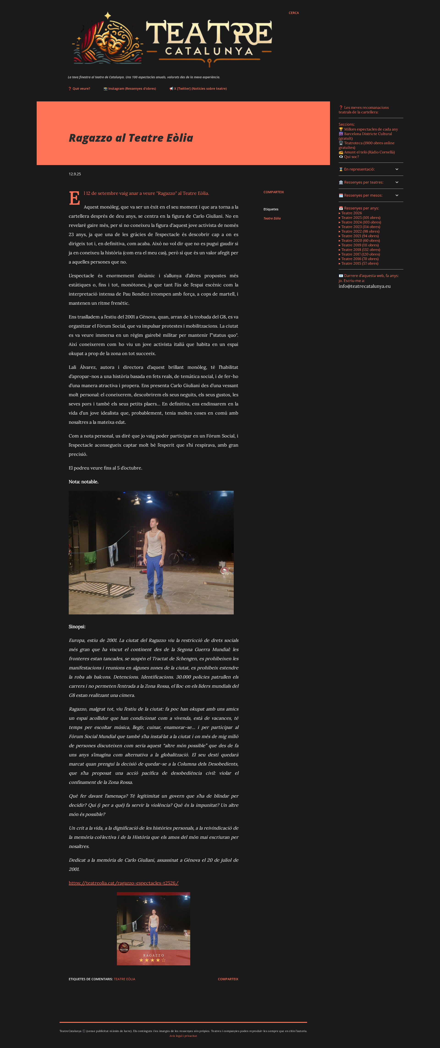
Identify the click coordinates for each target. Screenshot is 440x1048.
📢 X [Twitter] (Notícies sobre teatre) (198, 88)
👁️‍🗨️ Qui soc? (349, 156)
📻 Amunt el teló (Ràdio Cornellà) (367, 152)
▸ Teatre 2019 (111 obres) (359, 245)
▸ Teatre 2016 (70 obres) (359, 258)
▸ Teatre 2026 (350, 213)
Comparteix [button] (274, 192)
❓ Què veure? (79, 88)
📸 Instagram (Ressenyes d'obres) (130, 88)
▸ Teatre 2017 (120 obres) (359, 254)
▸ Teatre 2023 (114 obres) (359, 226)
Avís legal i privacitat (183, 1035)
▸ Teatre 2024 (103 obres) (360, 222)
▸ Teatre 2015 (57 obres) (358, 263)
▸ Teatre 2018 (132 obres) (359, 249)
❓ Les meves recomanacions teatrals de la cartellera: (364, 109)
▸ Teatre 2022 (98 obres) (359, 231)
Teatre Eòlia (272, 218)
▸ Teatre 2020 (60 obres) (359, 240)
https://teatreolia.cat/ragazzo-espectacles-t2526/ (124, 883)
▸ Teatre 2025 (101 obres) (359, 217)
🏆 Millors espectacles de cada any (368, 129)
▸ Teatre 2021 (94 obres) (359, 235)
